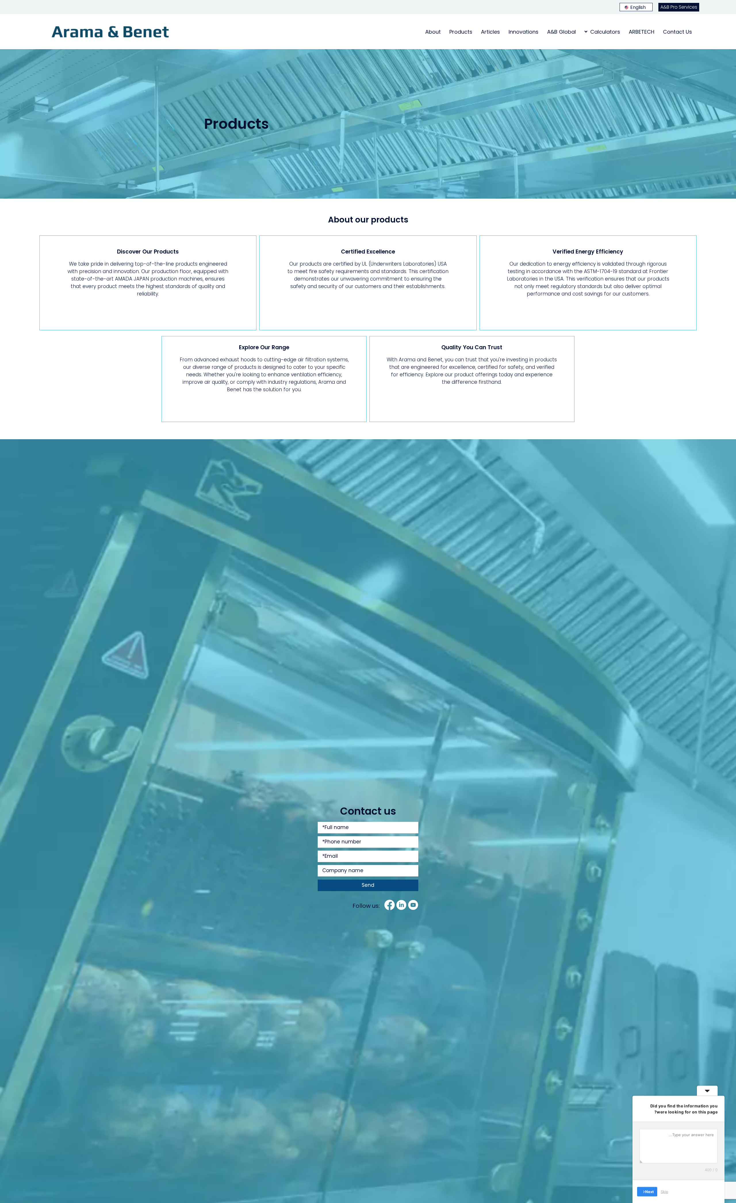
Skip (664, 1191)
